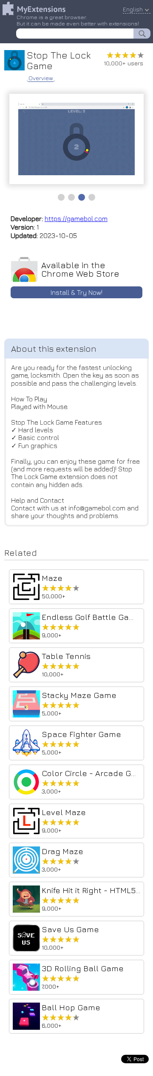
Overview (40, 78)
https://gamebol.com (76, 218)
